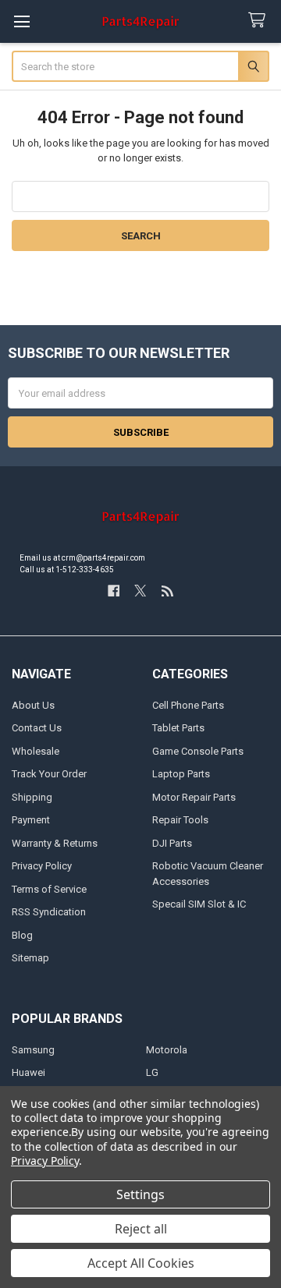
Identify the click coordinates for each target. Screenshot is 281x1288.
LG (152, 1072)
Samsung (33, 1050)
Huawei (28, 1072)
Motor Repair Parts (194, 797)
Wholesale (35, 751)
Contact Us (37, 728)
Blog (22, 935)
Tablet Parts (178, 728)
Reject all (141, 1228)
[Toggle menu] (21, 21)
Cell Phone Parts (188, 705)
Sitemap (30, 958)
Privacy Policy (42, 866)
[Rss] (167, 590)
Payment (31, 820)
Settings (140, 1194)
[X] (140, 590)
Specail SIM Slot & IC (199, 904)
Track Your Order (49, 774)
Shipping (32, 797)
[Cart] (260, 21)
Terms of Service (49, 889)
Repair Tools (180, 820)
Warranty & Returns (55, 843)
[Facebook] (113, 590)
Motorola (166, 1050)
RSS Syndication (49, 912)
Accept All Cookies (140, 1263)
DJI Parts (172, 843)
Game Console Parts (198, 751)
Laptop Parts (181, 774)
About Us (33, 705)
